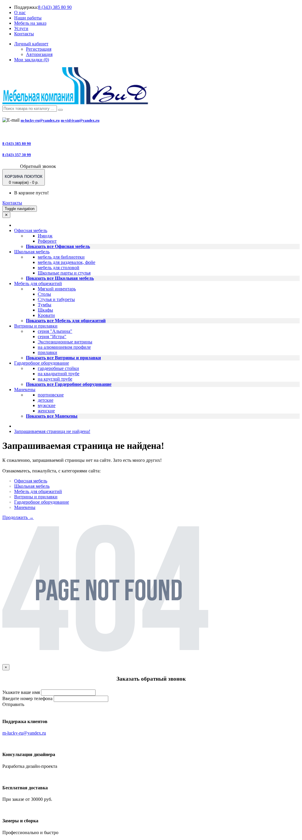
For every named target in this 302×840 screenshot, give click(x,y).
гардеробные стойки (58, 368)
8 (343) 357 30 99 (16, 155)
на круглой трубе (55, 378)
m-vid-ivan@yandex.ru (80, 120)
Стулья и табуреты (56, 299)
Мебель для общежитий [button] (38, 283)
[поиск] (60, 110)
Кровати (46, 315)
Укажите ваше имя (21, 692)
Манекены (24, 507)
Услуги (21, 28)
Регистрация (38, 49)
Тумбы (44, 304)
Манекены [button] (24, 389)
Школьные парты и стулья (64, 272)
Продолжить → (18, 517)
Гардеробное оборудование (41, 502)
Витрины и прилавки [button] (36, 325)
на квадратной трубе (58, 373)
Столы (44, 294)
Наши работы (28, 17)
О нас (20, 12)
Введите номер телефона (27, 698)
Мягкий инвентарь (57, 288)
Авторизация (39, 54)
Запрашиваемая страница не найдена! (52, 431)
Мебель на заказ (30, 23)
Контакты (24, 33)
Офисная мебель (30, 480)
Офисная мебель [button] (30, 230)
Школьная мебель (32, 486)
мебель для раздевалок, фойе (66, 262)
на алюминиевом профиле (64, 347)
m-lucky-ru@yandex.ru (40, 120)
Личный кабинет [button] (31, 43)
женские (46, 410)
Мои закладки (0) (31, 59)
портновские (51, 394)
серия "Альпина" (55, 331)
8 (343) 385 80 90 (55, 7)
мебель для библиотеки (61, 256)
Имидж (45, 235)
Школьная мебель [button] (32, 251)
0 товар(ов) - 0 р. (23, 179)
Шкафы (45, 309)
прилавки (47, 352)
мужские (46, 405)
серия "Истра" (52, 336)
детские (45, 400)
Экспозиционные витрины (65, 341)
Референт (47, 241)
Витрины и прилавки (36, 496)
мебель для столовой (58, 267)
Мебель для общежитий (38, 491)
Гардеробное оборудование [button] (41, 363)
